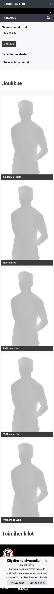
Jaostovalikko (27, 4)
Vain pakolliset (37, 582)
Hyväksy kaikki (17, 582)
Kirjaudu (10, 17)
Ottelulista (9, 44)
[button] (27, 138)
